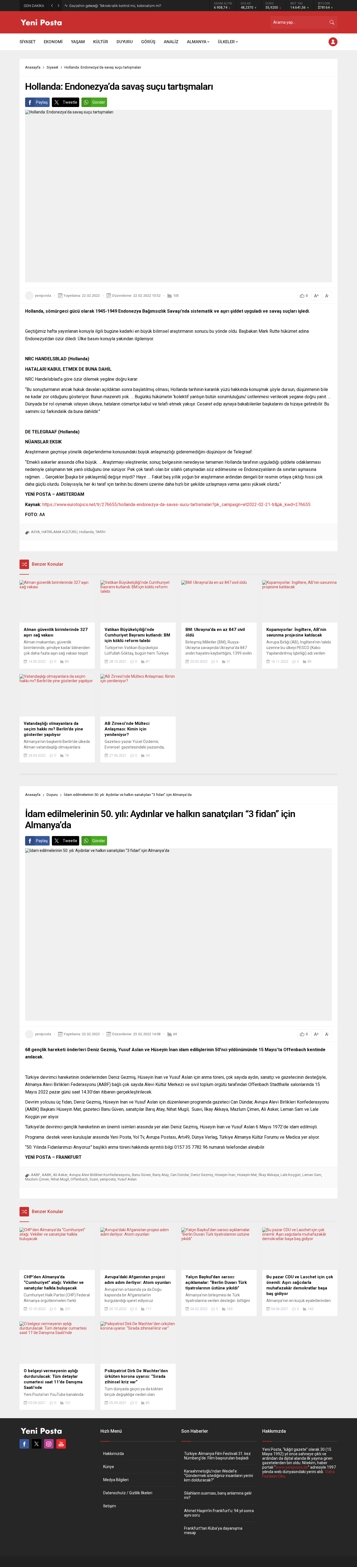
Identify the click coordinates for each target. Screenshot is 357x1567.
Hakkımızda (113, 1453)
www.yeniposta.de (292, 1467)
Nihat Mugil (60, 1179)
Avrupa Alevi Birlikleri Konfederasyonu (99, 1175)
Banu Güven (141, 1175)
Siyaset (52, 67)
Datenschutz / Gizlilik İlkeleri (127, 1493)
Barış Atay (161, 1175)
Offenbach (79, 1179)
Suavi (94, 1179)
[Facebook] (24, 1444)
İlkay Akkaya (269, 1175)
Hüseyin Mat (247, 1175)
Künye (108, 1466)
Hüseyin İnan (225, 1175)
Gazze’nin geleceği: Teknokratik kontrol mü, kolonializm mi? (115, 6)
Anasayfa (32, 67)
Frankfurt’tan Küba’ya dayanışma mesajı (213, 1530)
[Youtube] (61, 1444)
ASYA (35, 532)
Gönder (98, 102)
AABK (46, 1175)
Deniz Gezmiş (202, 1175)
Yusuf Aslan (127, 1179)
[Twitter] (36, 1444)
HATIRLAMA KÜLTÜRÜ (60, 532)
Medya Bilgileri (116, 1480)
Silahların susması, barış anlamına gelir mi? (218, 1495)
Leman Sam (311, 1175)
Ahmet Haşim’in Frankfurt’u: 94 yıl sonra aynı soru (219, 1512)
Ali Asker (60, 1175)
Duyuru (52, 795)
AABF (35, 1175)
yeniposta (43, 295)
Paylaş (42, 102)
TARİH (100, 532)
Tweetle (70, 102)
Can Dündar (179, 1175)
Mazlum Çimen (37, 1179)
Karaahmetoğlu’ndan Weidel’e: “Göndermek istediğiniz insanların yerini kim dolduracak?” (218, 1475)
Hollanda (86, 532)
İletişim (109, 1506)
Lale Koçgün (291, 1175)
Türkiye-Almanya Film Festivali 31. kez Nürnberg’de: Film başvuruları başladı (217, 1455)
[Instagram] (49, 1444)
